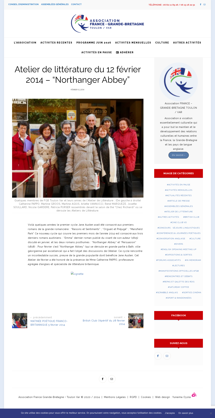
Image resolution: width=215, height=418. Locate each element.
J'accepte (170, 413)
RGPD (133, 397)
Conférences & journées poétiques (179, 233)
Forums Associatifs (169, 260)
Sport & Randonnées (179, 298)
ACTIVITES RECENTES (56, 42)
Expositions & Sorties (179, 255)
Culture (162, 42)
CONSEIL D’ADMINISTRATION (24, 4)
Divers (179, 244)
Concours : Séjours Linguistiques (179, 228)
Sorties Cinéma (192, 292)
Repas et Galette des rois (179, 282)
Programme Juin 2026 (93, 42)
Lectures (179, 266)
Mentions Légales (115, 397)
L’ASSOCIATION (25, 42)
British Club (192, 217)
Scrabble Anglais (167, 292)
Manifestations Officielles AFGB (179, 271)
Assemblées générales (179, 206)
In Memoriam (193, 260)
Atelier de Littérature (179, 212)
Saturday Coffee (179, 287)
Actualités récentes (179, 195)
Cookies (146, 397)
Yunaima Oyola (182, 397)
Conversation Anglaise (171, 239)
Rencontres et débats (179, 276)
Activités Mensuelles (179, 190)
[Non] (210, 413)
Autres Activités (187, 42)
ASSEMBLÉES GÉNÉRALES (56, 4)
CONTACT (76, 4)
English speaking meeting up (179, 249)
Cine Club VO (179, 222)
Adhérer (126, 52)
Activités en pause (96, 52)
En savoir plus (186, 413)
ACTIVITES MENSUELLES (133, 42)
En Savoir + (178, 155)
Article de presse (179, 201)
